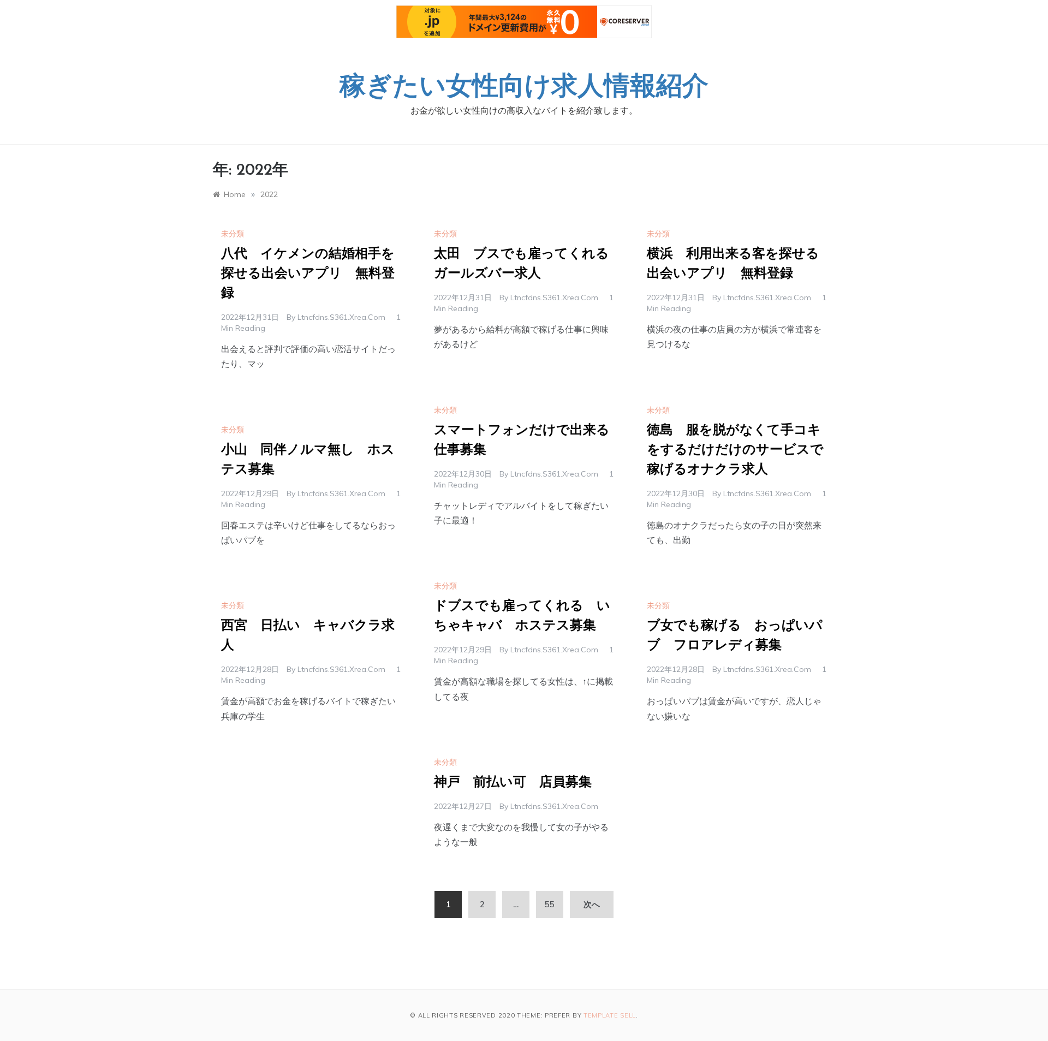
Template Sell (609, 1015)
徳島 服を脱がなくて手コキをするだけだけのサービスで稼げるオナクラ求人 (735, 450)
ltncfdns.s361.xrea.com (341, 317)
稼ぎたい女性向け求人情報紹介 (524, 88)
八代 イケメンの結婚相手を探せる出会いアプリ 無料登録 (308, 274)
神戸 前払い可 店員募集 (513, 782)
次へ (591, 904)
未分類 (232, 234)
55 (550, 904)
